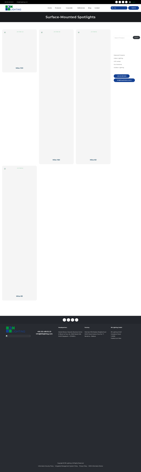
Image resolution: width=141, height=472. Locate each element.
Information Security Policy (46, 466)
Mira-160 (56, 160)
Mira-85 (19, 296)
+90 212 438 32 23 (44, 331)
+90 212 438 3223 (121, 76)
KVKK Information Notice (96, 466)
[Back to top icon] (133, 468)
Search (136, 37)
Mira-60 (93, 160)
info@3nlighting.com (44, 334)
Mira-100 (19, 68)
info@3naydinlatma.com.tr (124, 80)
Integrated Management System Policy (66, 466)
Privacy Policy (83, 466)
